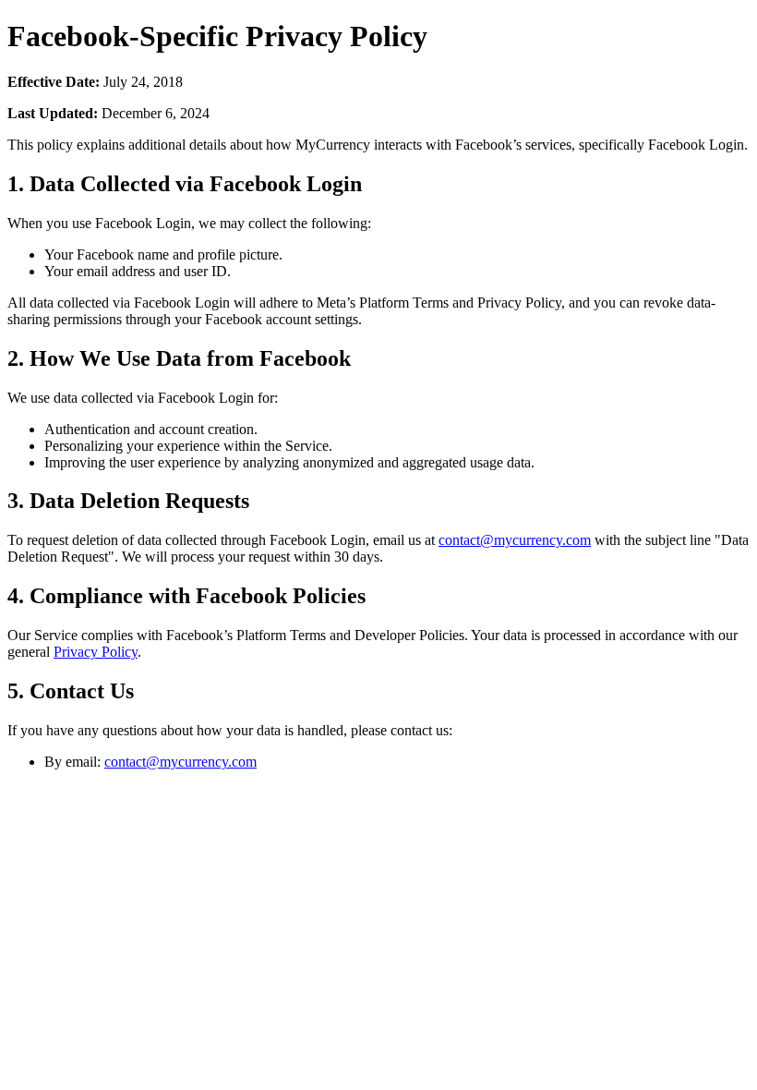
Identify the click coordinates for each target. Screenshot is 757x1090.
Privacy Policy (96, 652)
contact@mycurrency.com (515, 540)
